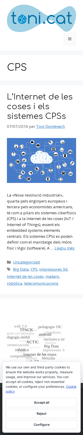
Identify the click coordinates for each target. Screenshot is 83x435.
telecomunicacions (41, 283)
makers (52, 276)
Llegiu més (64, 248)
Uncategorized (26, 262)
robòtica (14, 283)
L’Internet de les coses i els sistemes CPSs (40, 106)
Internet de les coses (25, 276)
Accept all (41, 402)
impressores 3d (53, 269)
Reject (41, 413)
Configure (42, 424)
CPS (34, 269)
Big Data (21, 269)
